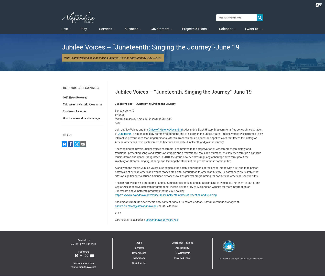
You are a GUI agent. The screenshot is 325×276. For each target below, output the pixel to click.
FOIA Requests (182, 252)
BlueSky (76, 256)
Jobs (139, 242)
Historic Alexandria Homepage (81, 118)
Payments (139, 247)
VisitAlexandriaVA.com (83, 267)
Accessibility (182, 247)
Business (131, 28)
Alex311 (75, 244)
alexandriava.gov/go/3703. (162, 220)
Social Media (139, 263)
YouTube (92, 256)
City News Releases (74, 111)
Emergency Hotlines (182, 242)
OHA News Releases (75, 97)
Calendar (226, 28)
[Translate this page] (319, 5)
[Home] (78, 18)
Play (83, 28)
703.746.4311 (88, 244)
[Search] (260, 17)
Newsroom (139, 258)
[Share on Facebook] (70, 144)
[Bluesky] (64, 144)
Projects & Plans (194, 28)
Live (65, 28)
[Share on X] (77, 144)
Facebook (81, 256)
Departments (139, 252)
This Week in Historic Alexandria (82, 104)
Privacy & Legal (182, 258)
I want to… (252, 28)
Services (105, 28)
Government (160, 28)
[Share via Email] (83, 144)
